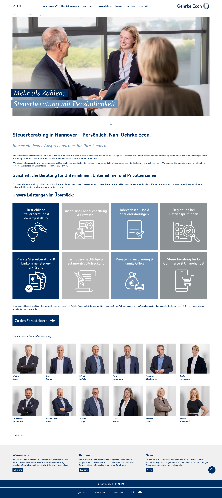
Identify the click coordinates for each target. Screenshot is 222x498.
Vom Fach (88, 6)
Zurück (17, 435)
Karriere (130, 6)
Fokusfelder (105, 6)
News (118, 6)
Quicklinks (82, 492)
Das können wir (70, 6)
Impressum (100, 492)
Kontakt (143, 6)
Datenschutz (118, 492)
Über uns (18, 470)
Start (14, 15)
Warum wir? (50, 6)
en (19, 6)
